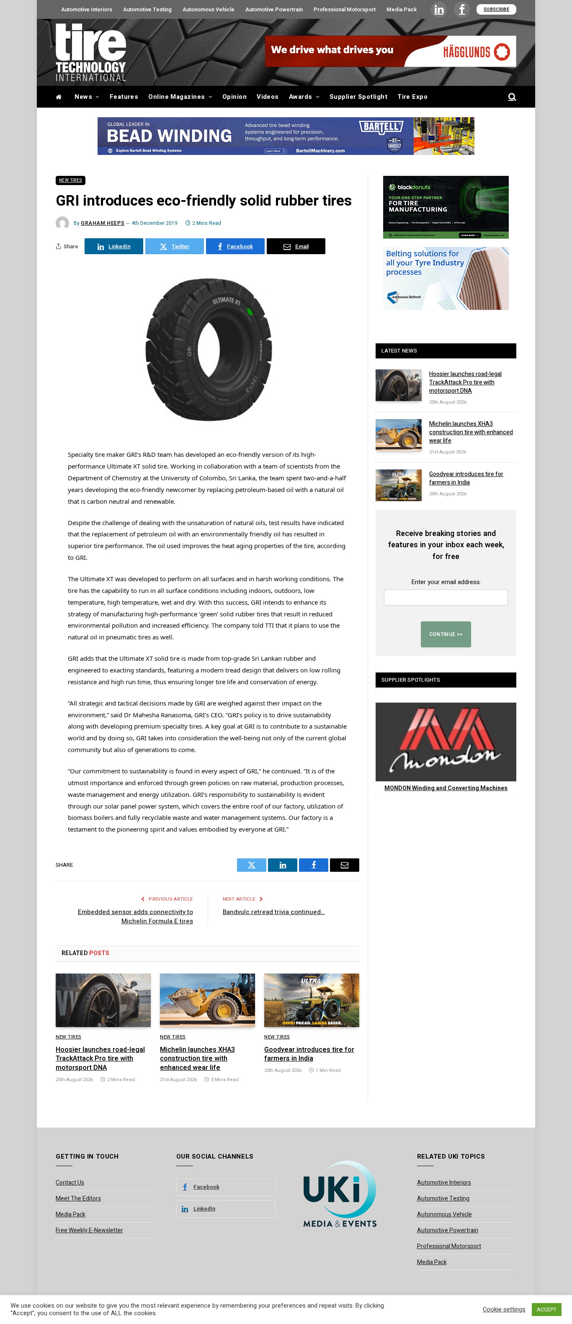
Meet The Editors (78, 1198)
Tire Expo (412, 96)
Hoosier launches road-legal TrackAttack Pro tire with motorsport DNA (100, 1059)
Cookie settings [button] (504, 1310)
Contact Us (70, 1182)
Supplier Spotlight (358, 96)
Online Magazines (176, 96)
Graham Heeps (102, 223)
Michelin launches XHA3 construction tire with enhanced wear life (197, 1059)
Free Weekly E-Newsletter (89, 1230)
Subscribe (496, 9)
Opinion (234, 96)
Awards (300, 96)
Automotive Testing (147, 9)
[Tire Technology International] (91, 52)
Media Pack (401, 9)
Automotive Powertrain (274, 9)
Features (124, 96)
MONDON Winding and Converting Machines (446, 788)
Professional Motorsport (345, 9)
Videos (268, 96)
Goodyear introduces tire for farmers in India (309, 1055)
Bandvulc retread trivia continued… (274, 912)
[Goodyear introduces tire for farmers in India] (311, 1000)
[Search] (511, 97)
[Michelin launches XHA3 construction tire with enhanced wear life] (207, 1000)
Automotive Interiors (86, 9)
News (83, 96)
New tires (70, 180)
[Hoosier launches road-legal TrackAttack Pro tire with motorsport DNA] (103, 1000)
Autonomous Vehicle (208, 9)
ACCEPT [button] (547, 1310)
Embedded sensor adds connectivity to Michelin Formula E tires (135, 916)
